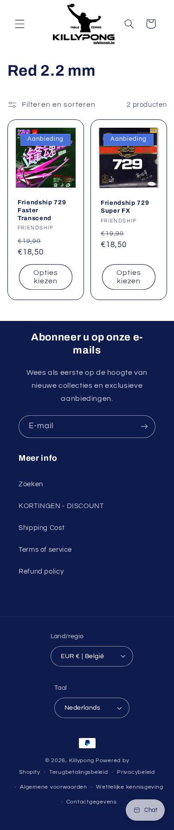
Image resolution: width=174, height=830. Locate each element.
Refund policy (41, 571)
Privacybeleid (136, 772)
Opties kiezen (45, 277)
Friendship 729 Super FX (125, 207)
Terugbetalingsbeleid (78, 772)
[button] (19, 23)
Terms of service (45, 549)
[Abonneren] (144, 426)
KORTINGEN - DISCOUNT (61, 506)
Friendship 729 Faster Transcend (42, 210)
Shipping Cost (41, 527)
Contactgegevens (91, 801)
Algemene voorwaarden (53, 787)
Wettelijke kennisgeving (129, 787)
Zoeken (31, 484)
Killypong (82, 760)
